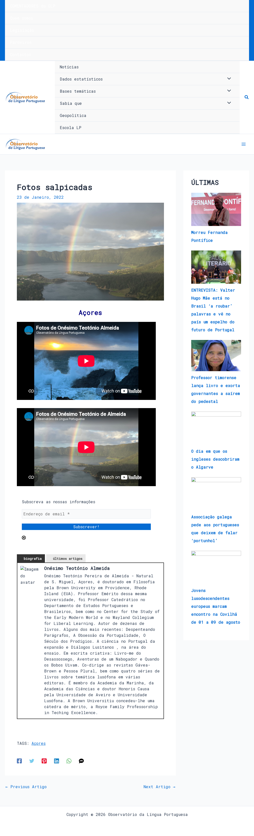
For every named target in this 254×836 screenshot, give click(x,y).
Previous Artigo (26, 787)
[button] (247, 97)
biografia (33, 558)
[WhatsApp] (68, 760)
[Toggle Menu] (228, 79)
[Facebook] (19, 760)
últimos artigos (67, 558)
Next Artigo (159, 787)
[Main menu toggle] (243, 144)
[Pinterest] (44, 760)
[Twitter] (31, 760)
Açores (39, 743)
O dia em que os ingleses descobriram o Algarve (215, 459)
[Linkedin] (56, 760)
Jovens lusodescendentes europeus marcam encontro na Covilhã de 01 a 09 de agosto (215, 606)
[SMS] (81, 760)
